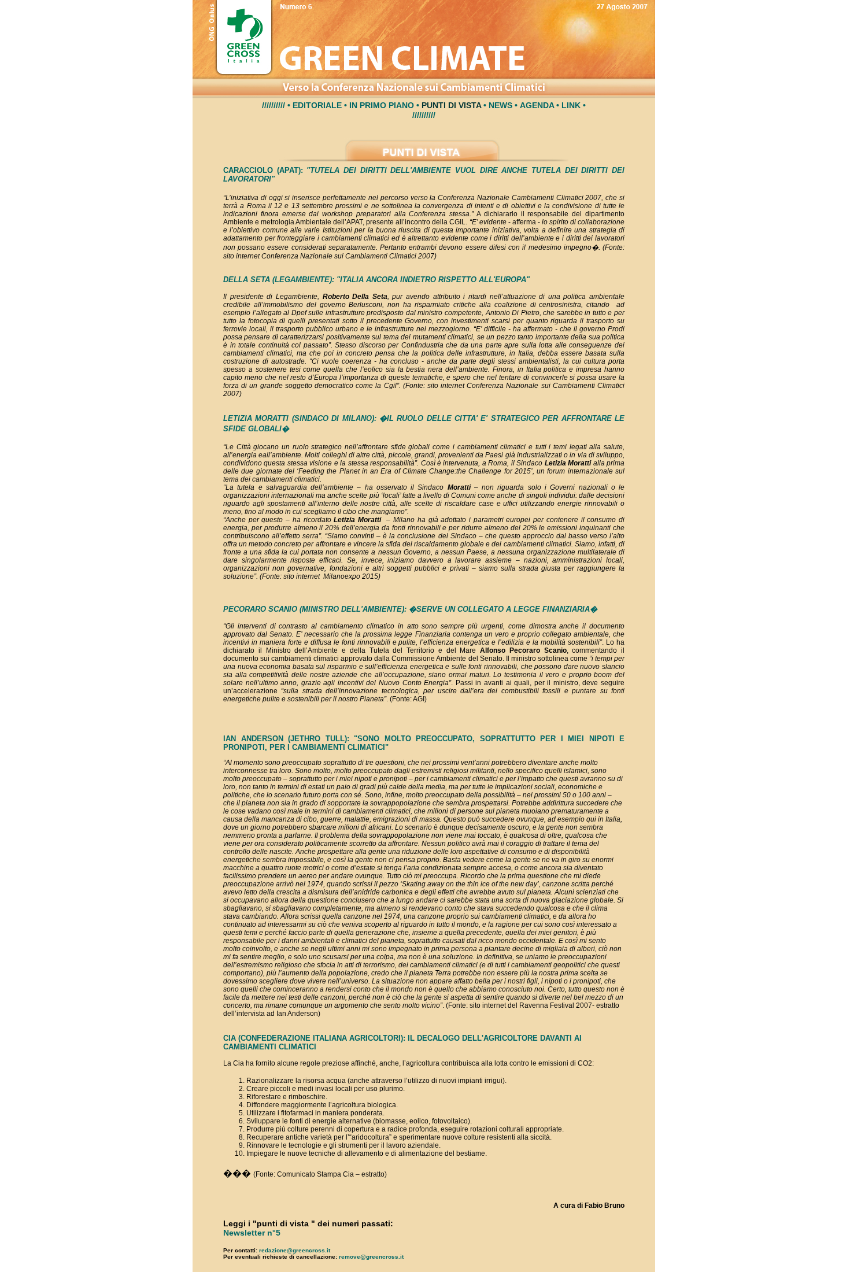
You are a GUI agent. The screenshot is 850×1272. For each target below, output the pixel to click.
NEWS (500, 105)
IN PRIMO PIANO (381, 105)
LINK (571, 105)
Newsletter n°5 (251, 1232)
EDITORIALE (317, 105)
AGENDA (537, 105)
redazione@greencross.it (294, 1250)
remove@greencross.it (371, 1256)
